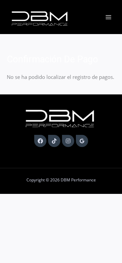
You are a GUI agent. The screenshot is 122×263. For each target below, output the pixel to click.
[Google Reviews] (82, 141)
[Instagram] (68, 141)
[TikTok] (54, 141)
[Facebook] (40, 141)
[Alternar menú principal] (108, 17)
